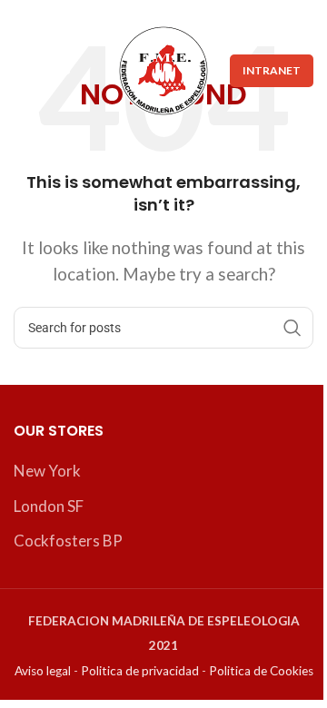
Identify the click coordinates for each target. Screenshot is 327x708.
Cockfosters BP (68, 540)
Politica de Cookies (261, 671)
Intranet (272, 70)
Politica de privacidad (140, 671)
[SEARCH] (292, 328)
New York (47, 470)
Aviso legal (43, 671)
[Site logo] (163, 68)
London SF (49, 506)
